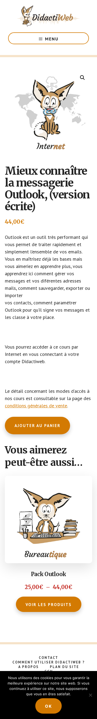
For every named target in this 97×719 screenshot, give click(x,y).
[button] (82, 77)
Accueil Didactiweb (48, 16)
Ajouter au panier (37, 425)
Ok (48, 706)
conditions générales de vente (36, 405)
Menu (51, 39)
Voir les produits (49, 604)
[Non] (90, 695)
